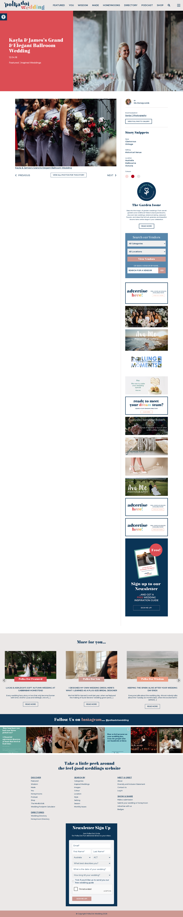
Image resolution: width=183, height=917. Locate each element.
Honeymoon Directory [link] (40, 819)
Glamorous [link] (130, 141)
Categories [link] (78, 781)
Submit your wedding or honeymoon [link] (132, 803)
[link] (3, 16)
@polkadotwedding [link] (117, 720)
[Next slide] (179, 680)
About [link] (119, 781)
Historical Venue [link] (133, 152)
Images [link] (77, 787)
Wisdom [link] (83, 5)
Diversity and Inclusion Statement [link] (131, 784)
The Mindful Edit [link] (37, 803)
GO (162, 270)
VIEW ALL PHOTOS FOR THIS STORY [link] (68, 175)
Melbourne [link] (130, 163)
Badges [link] (120, 809)
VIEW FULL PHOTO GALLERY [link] (139, 121)
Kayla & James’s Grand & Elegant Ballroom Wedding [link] (43, 168)
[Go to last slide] (4, 680)
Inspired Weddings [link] (31, 62)
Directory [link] (130, 5)
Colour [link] (77, 791)
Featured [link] (59, 5)
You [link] (71, 5)
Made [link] (95, 5)
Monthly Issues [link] (80, 807)
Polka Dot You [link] (91, 679)
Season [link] (77, 803)
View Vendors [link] (146, 259)
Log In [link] (120, 791)
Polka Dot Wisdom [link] (152, 679)
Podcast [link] (147, 5)
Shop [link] (160, 5)
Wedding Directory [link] (39, 816)
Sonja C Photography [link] (135, 115)
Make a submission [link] (125, 800)
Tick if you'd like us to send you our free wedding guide (92, 881)
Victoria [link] (129, 166)
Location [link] (77, 794)
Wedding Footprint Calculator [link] (43, 807)
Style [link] (76, 797)
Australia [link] (129, 160)
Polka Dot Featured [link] (30, 679)
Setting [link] (77, 800)
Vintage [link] (129, 144)
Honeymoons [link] (111, 5)
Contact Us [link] (121, 787)
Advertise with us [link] (124, 806)
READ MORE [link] (146, 226)
